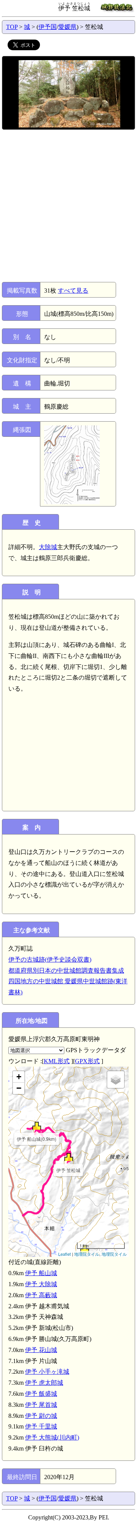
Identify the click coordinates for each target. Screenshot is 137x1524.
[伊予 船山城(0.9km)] (36, 1126)
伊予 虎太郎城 (44, 1382)
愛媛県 (67, 27)
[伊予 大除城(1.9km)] (84, 1248)
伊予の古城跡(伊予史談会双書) (49, 959)
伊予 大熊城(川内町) (52, 1437)
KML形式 (57, 1061)
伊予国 (47, 27)
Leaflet (64, 1254)
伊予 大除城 (41, 1284)
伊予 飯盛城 (41, 1393)
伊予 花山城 (41, 1350)
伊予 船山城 (41, 1273)
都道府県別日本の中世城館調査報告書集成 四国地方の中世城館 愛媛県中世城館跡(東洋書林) (67, 981)
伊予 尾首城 (41, 1404)
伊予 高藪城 (41, 1295)
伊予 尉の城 (41, 1416)
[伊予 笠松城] (68, 1157)
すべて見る (73, 290)
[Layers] (115, 1079)
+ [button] (18, 1076)
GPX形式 (87, 1061)
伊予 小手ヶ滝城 (47, 1371)
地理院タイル (86, 1254)
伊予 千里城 (41, 1426)
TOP (12, 27)
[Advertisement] (68, 205)
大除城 (48, 547)
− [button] (18, 1088)
